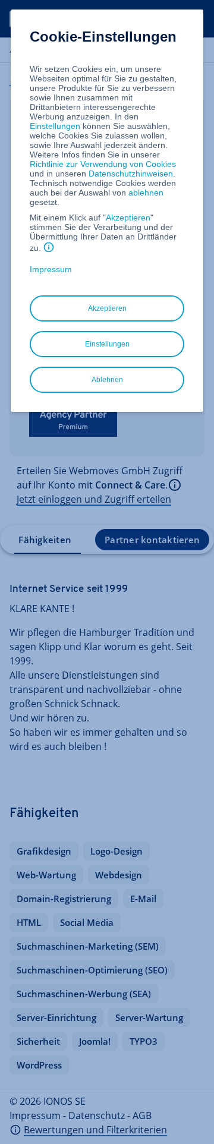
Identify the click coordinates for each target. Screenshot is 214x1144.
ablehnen (145, 192)
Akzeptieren (128, 217)
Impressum (51, 269)
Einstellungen (55, 126)
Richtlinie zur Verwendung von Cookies (103, 164)
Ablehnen (107, 380)
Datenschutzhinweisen (131, 173)
